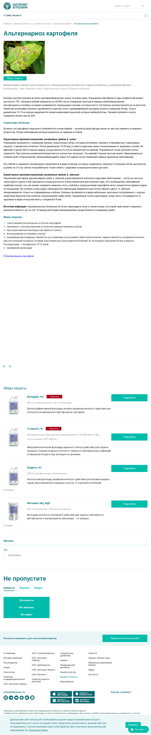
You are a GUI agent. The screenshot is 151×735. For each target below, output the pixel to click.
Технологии (9, 672)
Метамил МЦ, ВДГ (38, 503)
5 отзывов (9, 490)
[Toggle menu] (145, 15)
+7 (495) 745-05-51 (13, 15)
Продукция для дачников (67, 666)
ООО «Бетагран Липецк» (43, 670)
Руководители (10, 663)
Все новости (26, 600)
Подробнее (129, 397)
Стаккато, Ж (35, 428)
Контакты (93, 674)
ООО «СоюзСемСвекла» (43, 653)
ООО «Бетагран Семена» (15, 684)
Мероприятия (66, 681)
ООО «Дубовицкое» (41, 665)
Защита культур (68, 672)
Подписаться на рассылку (124, 638)
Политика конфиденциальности (14, 678)
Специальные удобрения (66, 654)
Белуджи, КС (35, 396)
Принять (133, 724)
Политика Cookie (38, 730)
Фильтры (9, 540)
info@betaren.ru (14, 692)
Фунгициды (14, 555)
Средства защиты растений (40, 680)
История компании (13, 658)
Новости (92, 653)
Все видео (26, 614)
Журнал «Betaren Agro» (99, 658)
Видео (91, 670)
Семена (63, 660)
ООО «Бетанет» (39, 674)
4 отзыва (8, 525)
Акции (7, 667)
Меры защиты (15, 78)
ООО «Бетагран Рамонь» (39, 659)
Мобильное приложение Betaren (100, 664)
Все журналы (26, 607)
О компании (9, 653)
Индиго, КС (34, 467)
